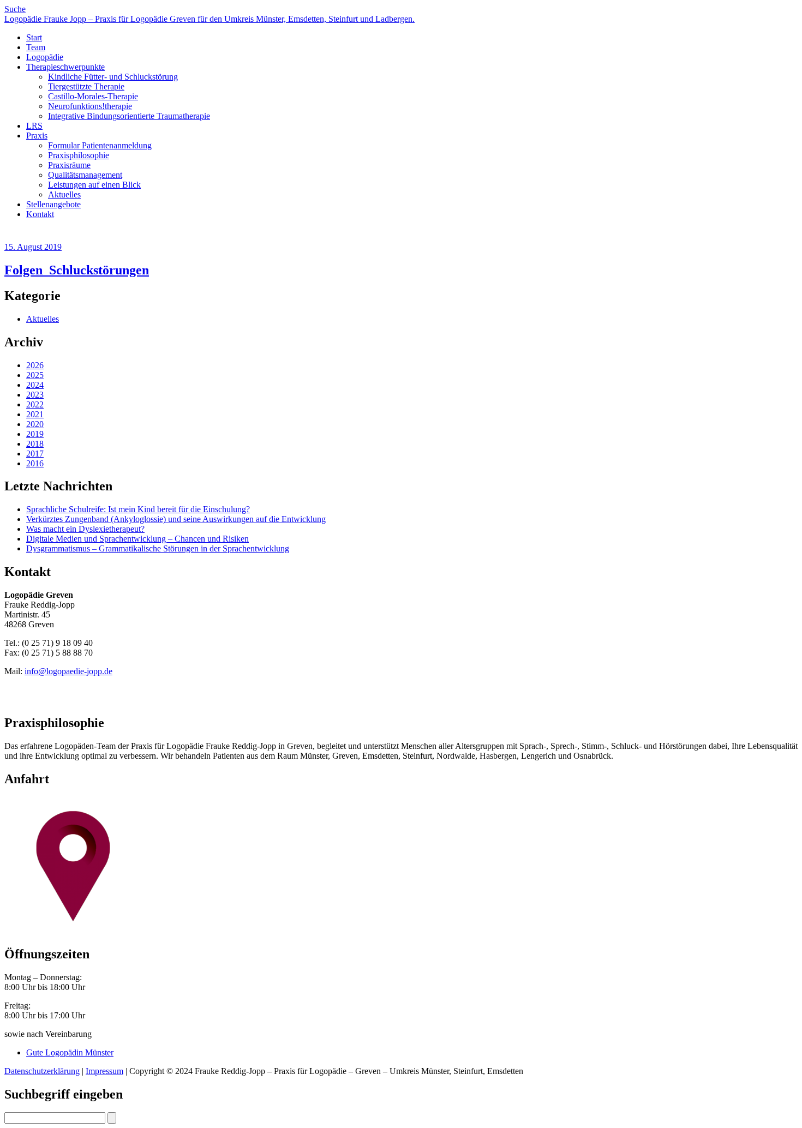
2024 (35, 384)
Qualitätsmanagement (85, 174)
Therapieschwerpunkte (65, 66)
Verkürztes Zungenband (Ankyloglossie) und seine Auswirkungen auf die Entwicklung (176, 519)
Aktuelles (64, 194)
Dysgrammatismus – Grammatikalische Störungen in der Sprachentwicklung (157, 548)
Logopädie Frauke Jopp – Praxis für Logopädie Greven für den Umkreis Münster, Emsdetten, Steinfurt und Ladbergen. (209, 18)
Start (34, 37)
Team (35, 47)
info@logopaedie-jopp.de (68, 671)
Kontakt (40, 214)
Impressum (104, 1071)
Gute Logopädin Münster (69, 1052)
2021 (35, 414)
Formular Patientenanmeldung (100, 145)
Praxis (36, 135)
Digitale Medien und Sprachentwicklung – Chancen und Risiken (137, 538)
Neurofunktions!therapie (90, 106)
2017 (35, 453)
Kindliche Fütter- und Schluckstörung (113, 76)
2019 (35, 434)
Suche (15, 9)
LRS (34, 125)
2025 (35, 375)
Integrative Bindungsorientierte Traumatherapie (129, 116)
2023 (35, 394)
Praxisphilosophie (78, 155)
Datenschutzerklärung (42, 1071)
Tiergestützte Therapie (86, 86)
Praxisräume (69, 165)
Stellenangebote (53, 204)
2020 (35, 424)
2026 (35, 365)
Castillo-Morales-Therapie (93, 96)
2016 (35, 463)
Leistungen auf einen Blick (94, 184)
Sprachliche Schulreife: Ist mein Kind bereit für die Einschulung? (138, 509)
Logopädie (44, 57)
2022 (35, 404)
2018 (35, 443)
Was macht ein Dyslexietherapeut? (85, 528)
